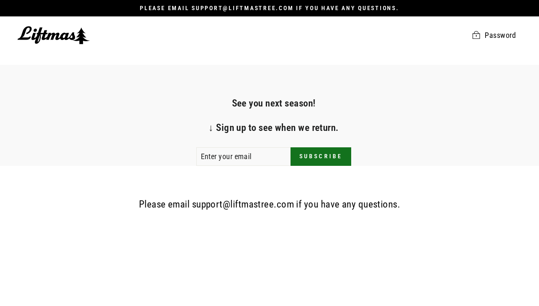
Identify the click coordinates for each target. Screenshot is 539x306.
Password (500, 35)
